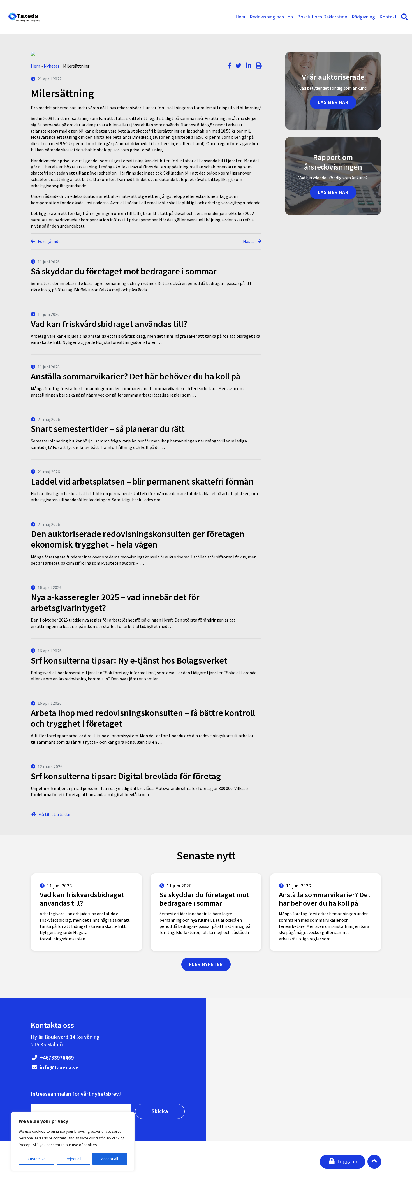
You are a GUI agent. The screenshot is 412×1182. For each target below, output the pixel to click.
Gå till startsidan (54, 814)
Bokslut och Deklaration (322, 17)
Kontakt (388, 17)
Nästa (249, 241)
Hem (240, 17)
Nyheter (51, 66)
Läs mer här (333, 102)
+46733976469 (56, 1057)
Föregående (49, 241)
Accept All (109, 1158)
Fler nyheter (206, 964)
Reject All (73, 1158)
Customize (37, 1158)
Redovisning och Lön (271, 17)
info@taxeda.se (58, 1067)
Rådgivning (363, 17)
